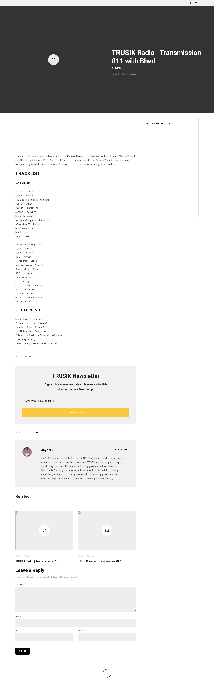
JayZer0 (115, 74)
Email (17, 630)
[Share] (29, 432)
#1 (24, 232)
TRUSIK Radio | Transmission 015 (175, 207)
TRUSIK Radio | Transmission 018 (36, 561)
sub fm (29, 356)
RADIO (124, 74)
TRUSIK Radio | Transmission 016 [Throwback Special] (175, 192)
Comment (20, 584)
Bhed (61, 164)
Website (81, 630)
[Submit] (37, 432)
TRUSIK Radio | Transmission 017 (99, 561)
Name (18, 616)
